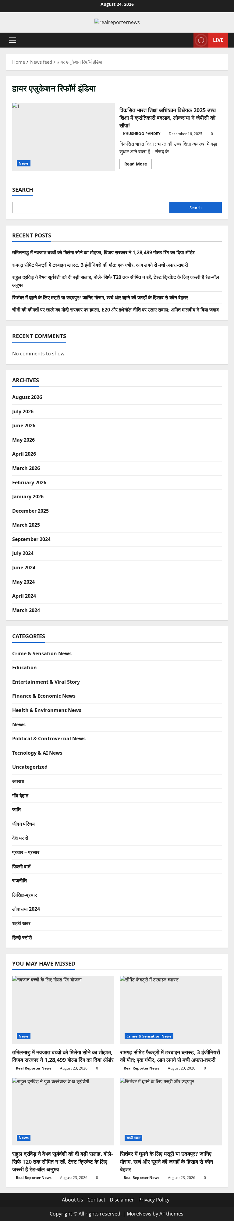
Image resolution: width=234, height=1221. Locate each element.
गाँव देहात (20, 795)
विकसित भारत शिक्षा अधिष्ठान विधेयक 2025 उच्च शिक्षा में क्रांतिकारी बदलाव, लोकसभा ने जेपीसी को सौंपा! (63, 137)
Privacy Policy (153, 1199)
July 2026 (23, 411)
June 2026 (23, 425)
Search (22, 189)
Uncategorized (30, 767)
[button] (12, 40)
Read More (138, 165)
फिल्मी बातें (21, 866)
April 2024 (24, 596)
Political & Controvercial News (49, 738)
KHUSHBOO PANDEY (141, 133)
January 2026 (28, 496)
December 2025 (30, 510)
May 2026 (23, 439)
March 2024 (26, 610)
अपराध (18, 781)
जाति (16, 809)
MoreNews (139, 1213)
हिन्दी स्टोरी (22, 937)
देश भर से (20, 838)
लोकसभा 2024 (26, 909)
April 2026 (24, 453)
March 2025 (26, 525)
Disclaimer (122, 1199)
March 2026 (26, 468)
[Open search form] (187, 40)
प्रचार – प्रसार (25, 852)
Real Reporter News (33, 1068)
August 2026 (27, 397)
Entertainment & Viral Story (46, 681)
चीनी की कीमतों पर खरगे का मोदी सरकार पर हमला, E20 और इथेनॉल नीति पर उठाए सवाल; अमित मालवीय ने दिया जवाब (115, 309)
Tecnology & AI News (37, 752)
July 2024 (23, 553)
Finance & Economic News (44, 695)
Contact (96, 1199)
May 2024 (23, 581)
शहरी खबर (21, 923)
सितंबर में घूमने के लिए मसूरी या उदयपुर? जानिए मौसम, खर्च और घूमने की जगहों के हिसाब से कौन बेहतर (100, 297)
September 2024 (31, 539)
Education (24, 667)
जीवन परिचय (23, 824)
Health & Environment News (46, 710)
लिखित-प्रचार (24, 895)
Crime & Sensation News (42, 653)
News (24, 163)
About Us (72, 1199)
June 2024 (23, 567)
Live (218, 39)
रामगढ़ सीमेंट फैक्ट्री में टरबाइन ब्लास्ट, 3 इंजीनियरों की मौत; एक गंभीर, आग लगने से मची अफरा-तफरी (100, 265)
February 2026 (29, 482)
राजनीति (19, 880)
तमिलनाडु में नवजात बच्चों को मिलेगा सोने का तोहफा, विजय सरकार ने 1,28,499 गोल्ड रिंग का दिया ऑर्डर (103, 252)
